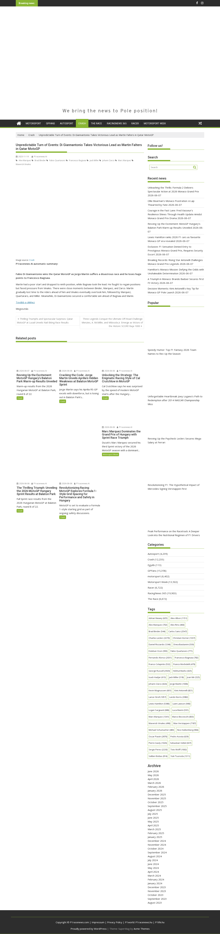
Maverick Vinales (159, 723)
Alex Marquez (24, 160)
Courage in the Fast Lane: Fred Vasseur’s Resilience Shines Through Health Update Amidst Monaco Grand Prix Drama (175, 214)
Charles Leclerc (159, 638)
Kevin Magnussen (160, 690)
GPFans (50, 123)
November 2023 (157, 891)
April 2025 (153, 825)
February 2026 (156, 786)
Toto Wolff (179, 749)
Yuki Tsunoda (180, 756)
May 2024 (153, 867)
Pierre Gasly (158, 742)
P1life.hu (159, 922)
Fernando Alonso (160, 657)
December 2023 (157, 887)
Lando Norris (178, 697)
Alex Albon (179, 618)
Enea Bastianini (184, 644)
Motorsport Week (155, 123)
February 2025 (156, 833)
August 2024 (155, 856)
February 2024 (156, 879)
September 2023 (157, 898)
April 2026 (153, 779)
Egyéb (151, 565)
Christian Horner (184, 638)
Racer (135, 123)
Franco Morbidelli (184, 664)
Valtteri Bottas (158, 756)
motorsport (33, 123)
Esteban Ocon (158, 651)
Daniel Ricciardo (159, 644)
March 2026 (154, 782)
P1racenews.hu (143, 922)
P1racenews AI (40, 156)
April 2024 (153, 871)
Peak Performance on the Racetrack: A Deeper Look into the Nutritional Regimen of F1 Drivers (174, 533)
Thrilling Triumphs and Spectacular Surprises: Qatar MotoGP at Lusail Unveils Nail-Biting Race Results (45, 320)
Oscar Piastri (158, 736)
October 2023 (155, 894)
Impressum (98, 922)
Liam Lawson (181, 703)
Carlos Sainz (177, 631)
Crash (82, 123)
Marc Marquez (124, 160)
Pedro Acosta (179, 736)
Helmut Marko (182, 670)
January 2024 (155, 883)
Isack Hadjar (157, 677)
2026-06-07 (24, 370)
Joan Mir (193, 677)
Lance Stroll (157, 697)
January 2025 (155, 837)
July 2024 (153, 860)
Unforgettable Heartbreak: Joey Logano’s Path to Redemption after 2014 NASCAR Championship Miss (175, 400)
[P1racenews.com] (19, 123)
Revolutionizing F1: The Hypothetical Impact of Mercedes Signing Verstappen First (173, 486)
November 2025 (157, 798)
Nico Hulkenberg (187, 729)
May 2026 (153, 775)
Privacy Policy (114, 922)
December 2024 (157, 840)
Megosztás (22, 308)
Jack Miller (94, 160)
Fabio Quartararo (57, 160)
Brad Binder (40, 160)
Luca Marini (180, 710)
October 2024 (155, 848)
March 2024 (154, 875)
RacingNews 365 (116, 123)
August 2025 (155, 809)
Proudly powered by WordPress (89, 928)
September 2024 (157, 852)
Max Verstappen (184, 723)
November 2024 (157, 844)
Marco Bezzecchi (183, 716)
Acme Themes (142, 928)
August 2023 (155, 902)
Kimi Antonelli (183, 690)
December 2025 (157, 794)
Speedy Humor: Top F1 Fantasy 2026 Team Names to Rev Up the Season (172, 351)
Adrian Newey (158, 618)
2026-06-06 (66, 370)
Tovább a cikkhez (25, 302)
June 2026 (153, 771)
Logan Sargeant (159, 710)
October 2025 (155, 802)
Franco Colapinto (159, 664)
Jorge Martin (179, 683)
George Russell (159, 670)
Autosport (66, 123)
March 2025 (154, 829)
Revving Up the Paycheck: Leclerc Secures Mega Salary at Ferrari (174, 440)
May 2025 (153, 821)
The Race (96, 123)
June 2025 (153, 817)
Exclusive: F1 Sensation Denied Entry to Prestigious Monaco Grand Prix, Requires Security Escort (175, 250)
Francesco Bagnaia (77, 160)
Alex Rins (177, 624)
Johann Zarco (108, 160)
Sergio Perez (158, 749)
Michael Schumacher (161, 729)
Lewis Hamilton (159, 703)
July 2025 (153, 813)
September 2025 (157, 806)
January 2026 (155, 790)
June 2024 (153, 864)
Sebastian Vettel (180, 742)
